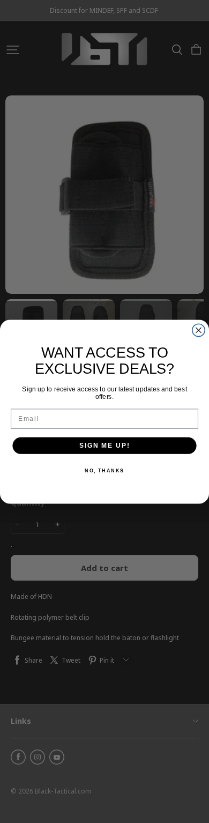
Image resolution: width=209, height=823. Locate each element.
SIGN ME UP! (104, 445)
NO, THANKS (104, 470)
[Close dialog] (198, 330)
